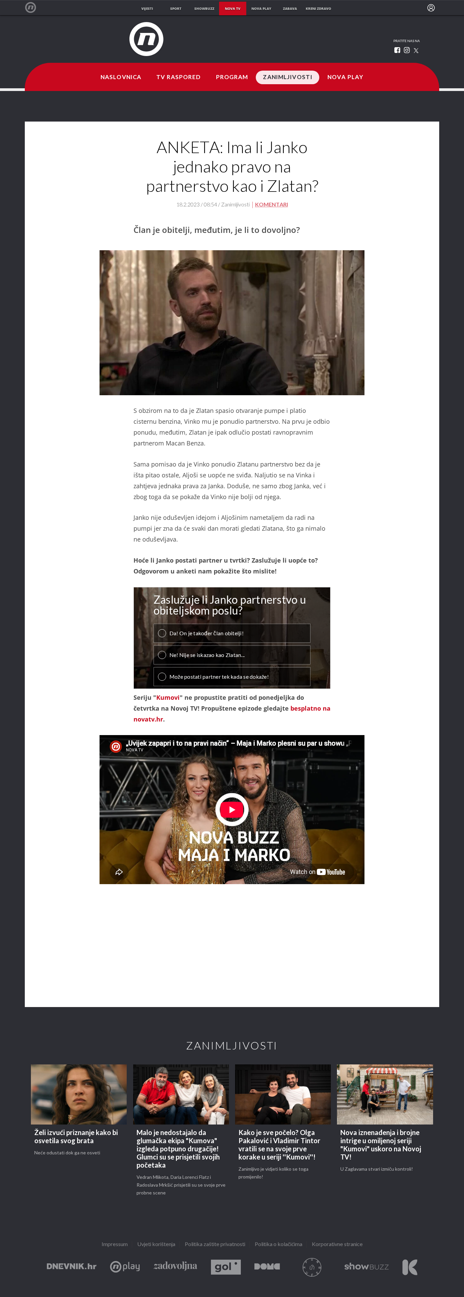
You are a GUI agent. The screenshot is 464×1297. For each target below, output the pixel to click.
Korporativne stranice (337, 1244)
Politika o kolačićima (278, 1244)
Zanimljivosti (288, 77)
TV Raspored (178, 77)
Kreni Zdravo (409, 1267)
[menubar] (431, 8)
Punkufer (312, 1267)
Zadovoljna (175, 1267)
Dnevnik (71, 1267)
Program (232, 77)
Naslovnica (121, 77)
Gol (226, 1267)
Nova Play (345, 77)
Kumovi (168, 697)
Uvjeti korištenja (156, 1244)
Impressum (115, 1244)
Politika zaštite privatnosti (215, 1244)
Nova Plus (125, 1267)
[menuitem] (431, 8)
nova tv (232, 8)
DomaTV (267, 1267)
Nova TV (34, 7)
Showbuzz (366, 1267)
